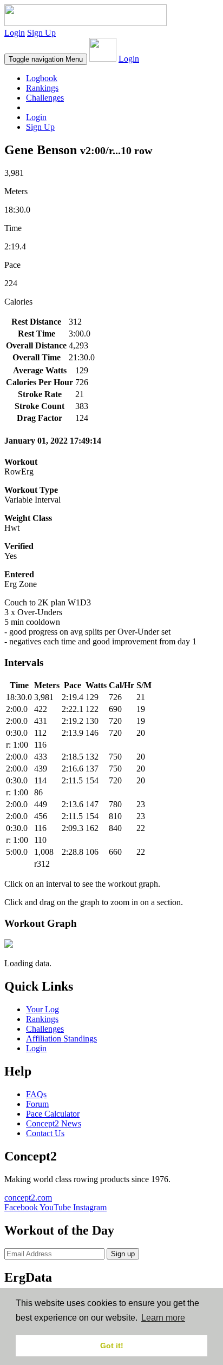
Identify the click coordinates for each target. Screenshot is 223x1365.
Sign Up (41, 32)
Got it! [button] (111, 1345)
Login (14, 32)
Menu (46, 59)
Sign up (123, 1254)
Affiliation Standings (61, 1038)
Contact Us (45, 1133)
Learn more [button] (163, 1317)
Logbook (41, 78)
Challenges (45, 97)
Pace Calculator (53, 1113)
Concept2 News (53, 1123)
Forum (37, 1104)
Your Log (42, 1009)
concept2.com (28, 1197)
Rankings (42, 88)
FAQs (36, 1094)
